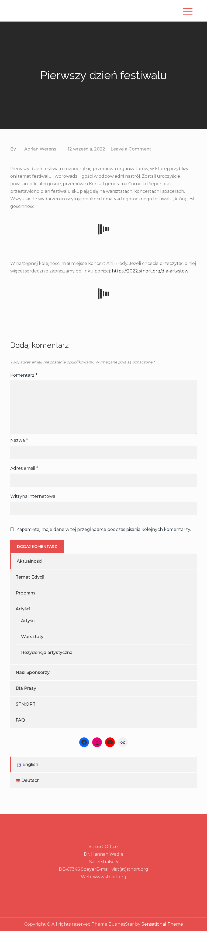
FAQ (20, 720)
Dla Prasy (26, 688)
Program (25, 593)
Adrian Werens (40, 149)
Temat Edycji (30, 577)
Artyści (23, 608)
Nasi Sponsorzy (33, 672)
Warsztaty (32, 636)
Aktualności (29, 561)
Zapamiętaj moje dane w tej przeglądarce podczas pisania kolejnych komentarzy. (103, 529)
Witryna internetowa (32, 496)
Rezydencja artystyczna (47, 652)
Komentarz (23, 375)
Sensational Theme (162, 924)
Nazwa (19, 440)
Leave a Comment (131, 149)
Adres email (24, 468)
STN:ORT (26, 704)
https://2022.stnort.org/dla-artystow (150, 271)
